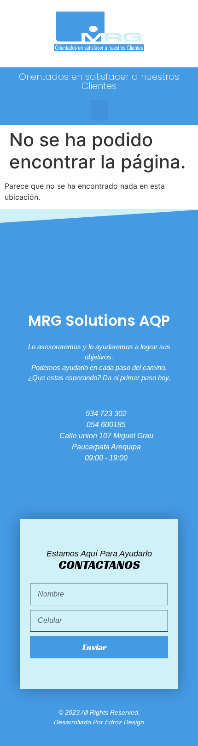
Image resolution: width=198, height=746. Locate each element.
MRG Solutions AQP (99, 320)
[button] (99, 110)
